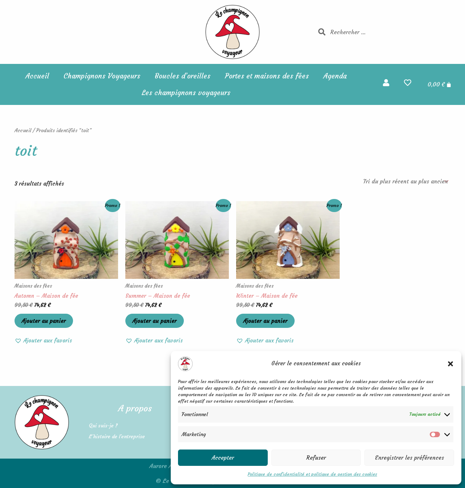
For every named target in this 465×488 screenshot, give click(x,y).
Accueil (37, 76)
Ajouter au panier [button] (44, 320)
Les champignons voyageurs (186, 92)
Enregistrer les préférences (409, 457)
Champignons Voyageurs (102, 76)
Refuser (316, 457)
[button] (450, 363)
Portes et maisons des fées (267, 76)
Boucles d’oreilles (182, 76)
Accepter (223, 457)
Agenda (335, 76)
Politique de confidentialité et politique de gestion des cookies (312, 474)
